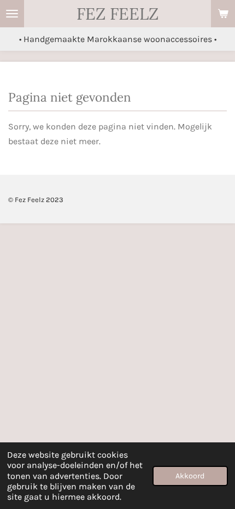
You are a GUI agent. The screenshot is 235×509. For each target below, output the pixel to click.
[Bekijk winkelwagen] (223, 13)
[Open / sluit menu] (12, 13)
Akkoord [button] (190, 476)
